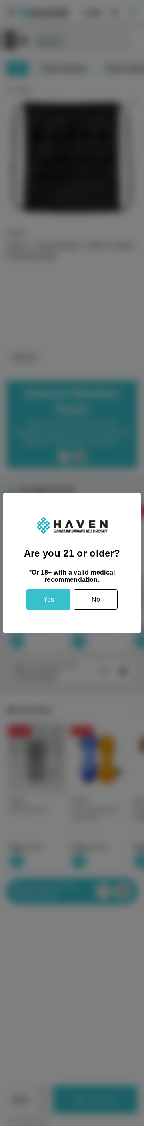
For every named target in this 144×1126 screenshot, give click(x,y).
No (96, 599)
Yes (48, 599)
